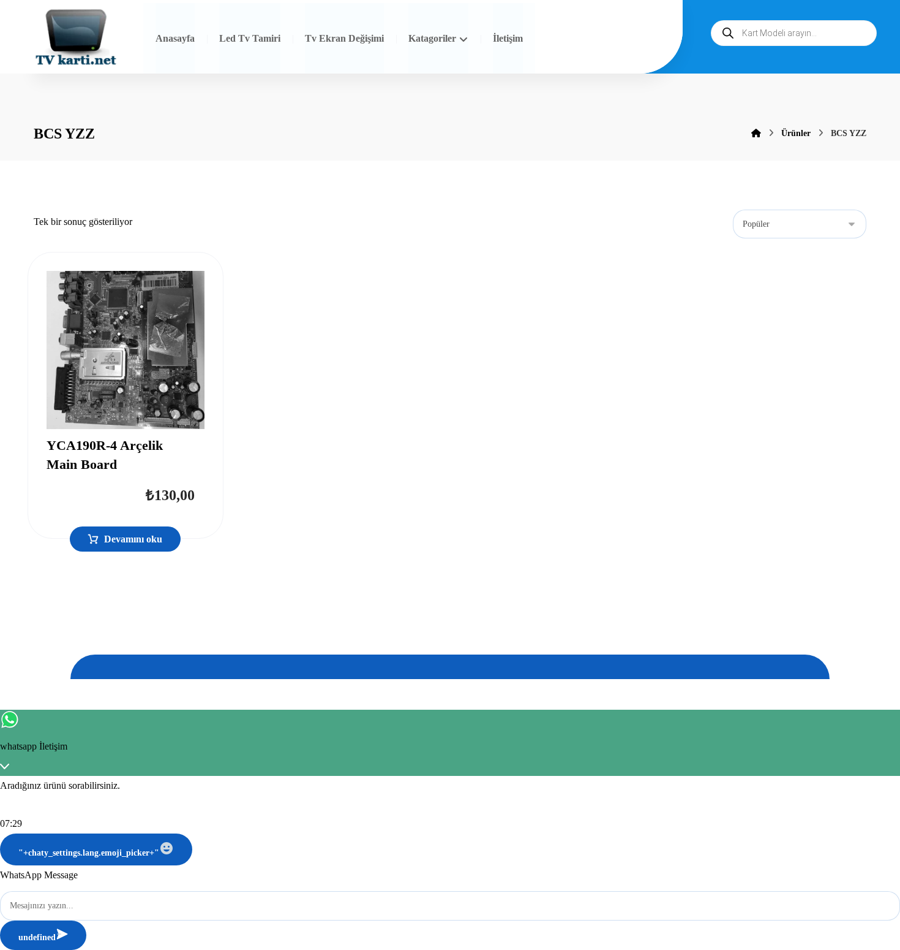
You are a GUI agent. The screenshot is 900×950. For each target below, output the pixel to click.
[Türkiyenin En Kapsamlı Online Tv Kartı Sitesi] (76, 38)
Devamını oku (133, 539)
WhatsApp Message (39, 875)
